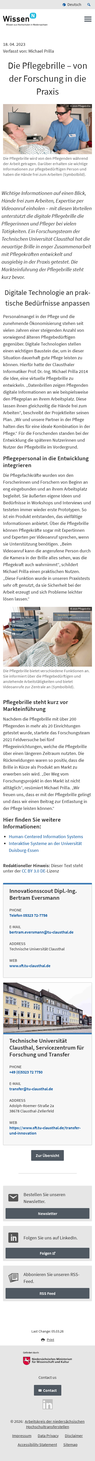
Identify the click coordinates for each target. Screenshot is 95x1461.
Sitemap (70, 1444)
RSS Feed (47, 1293)
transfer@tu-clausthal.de (31, 1088)
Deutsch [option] (74, 4)
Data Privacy (48, 1435)
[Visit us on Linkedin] (47, 1403)
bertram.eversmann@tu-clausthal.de (41, 932)
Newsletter (47, 1213)
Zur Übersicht (47, 1155)
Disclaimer (74, 1435)
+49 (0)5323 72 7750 (26, 1072)
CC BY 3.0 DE (33, 871)
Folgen (45, 1253)
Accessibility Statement (37, 1444)
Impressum (21, 1435)
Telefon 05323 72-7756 (28, 915)
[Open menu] (88, 20)
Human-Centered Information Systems (46, 836)
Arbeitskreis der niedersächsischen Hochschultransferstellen (55, 1424)
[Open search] (89, 4)
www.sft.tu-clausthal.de (29, 965)
